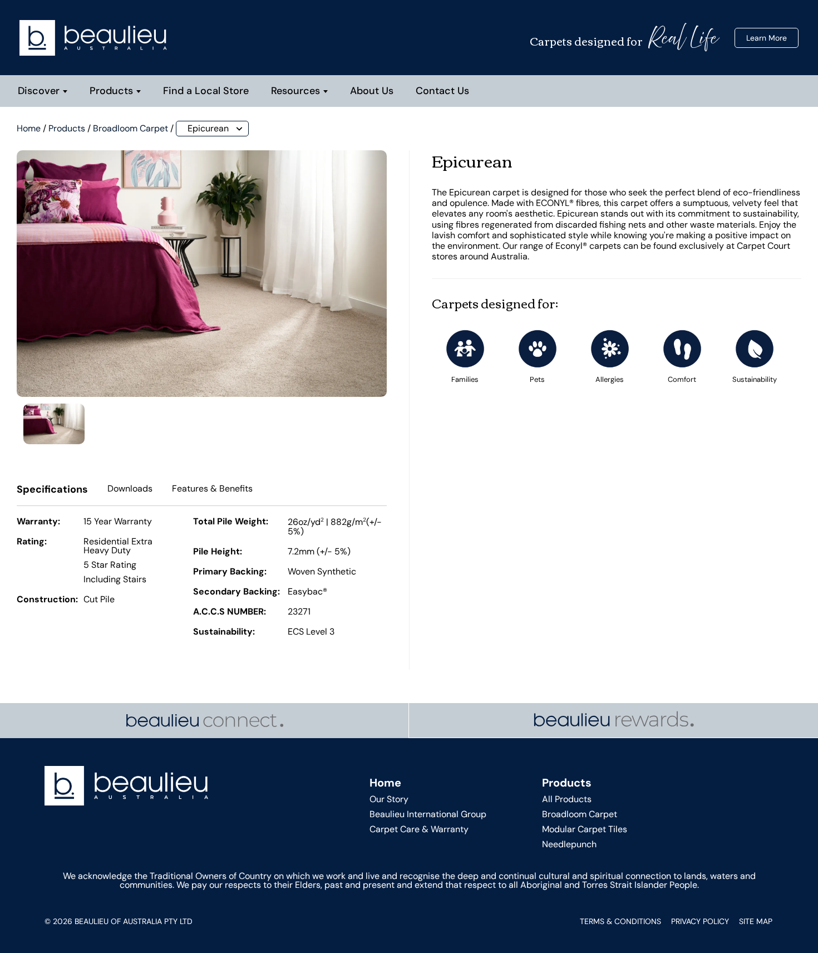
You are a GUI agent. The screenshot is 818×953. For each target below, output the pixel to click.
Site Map (755, 921)
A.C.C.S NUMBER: (229, 612)
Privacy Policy (700, 921)
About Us (371, 90)
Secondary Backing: (236, 592)
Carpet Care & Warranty (419, 829)
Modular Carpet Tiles (584, 829)
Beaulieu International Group (427, 814)
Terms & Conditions (620, 921)
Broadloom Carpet (130, 128)
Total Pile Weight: (230, 522)
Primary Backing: (230, 572)
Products (111, 90)
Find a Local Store (206, 90)
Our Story (388, 799)
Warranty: (38, 522)
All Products (567, 799)
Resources (295, 90)
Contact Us (442, 90)
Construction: (47, 600)
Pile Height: (217, 552)
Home (29, 128)
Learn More (766, 38)
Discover (39, 90)
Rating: (32, 542)
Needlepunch (569, 844)
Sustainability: (224, 632)
